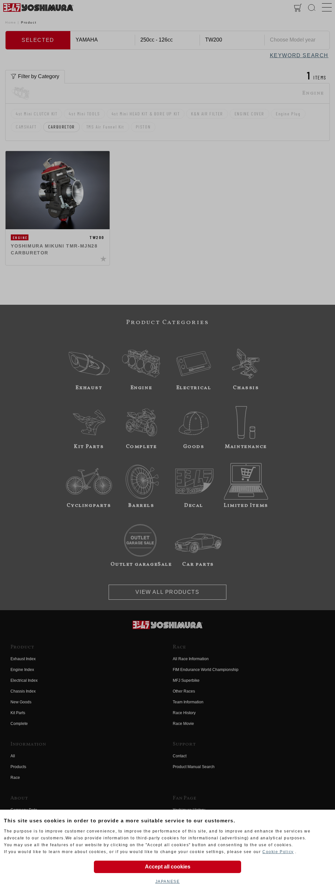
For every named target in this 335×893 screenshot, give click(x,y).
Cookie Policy (278, 852)
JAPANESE (167, 881)
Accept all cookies (167, 866)
